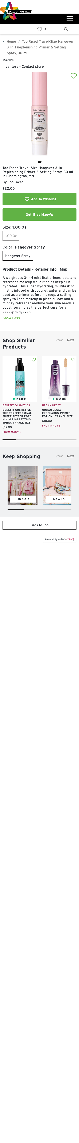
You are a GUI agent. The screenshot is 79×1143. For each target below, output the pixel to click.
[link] (39, 29)
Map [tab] (63, 269)
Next (70, 340)
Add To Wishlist (43, 199)
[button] (40, 162)
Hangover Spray (17, 256)
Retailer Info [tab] (45, 269)
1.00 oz (11, 236)
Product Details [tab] (17, 269)
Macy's (8, 60)
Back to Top (39, 525)
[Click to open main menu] (69, 19)
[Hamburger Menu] (13, 29)
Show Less (11, 318)
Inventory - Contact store (23, 67)
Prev (59, 340)
